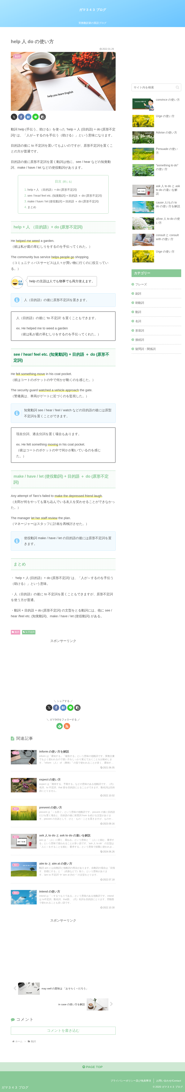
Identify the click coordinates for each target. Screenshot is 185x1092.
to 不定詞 (30, 632)
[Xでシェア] (14, 117)
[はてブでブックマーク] (28, 117)
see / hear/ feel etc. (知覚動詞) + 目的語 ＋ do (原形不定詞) (64, 195)
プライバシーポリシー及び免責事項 (131, 1080)
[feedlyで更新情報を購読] (59, 726)
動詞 (17, 632)
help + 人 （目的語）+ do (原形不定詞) (52, 189)
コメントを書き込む (63, 1030)
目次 (58, 181)
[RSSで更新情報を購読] (67, 726)
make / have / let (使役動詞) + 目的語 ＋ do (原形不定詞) (63, 201)
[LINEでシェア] (35, 117)
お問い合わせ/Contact (168, 1080)
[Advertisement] (63, 669)
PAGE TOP (94, 1067)
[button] (43, 117)
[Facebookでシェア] (21, 117)
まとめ (31, 207)
